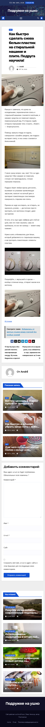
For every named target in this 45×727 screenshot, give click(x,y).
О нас (14, 722)
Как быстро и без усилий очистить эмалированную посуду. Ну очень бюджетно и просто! (12, 352)
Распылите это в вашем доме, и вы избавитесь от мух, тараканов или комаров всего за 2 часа (31, 351)
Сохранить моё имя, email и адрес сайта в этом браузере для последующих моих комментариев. (20, 566)
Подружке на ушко (22, 11)
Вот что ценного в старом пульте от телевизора (21, 402)
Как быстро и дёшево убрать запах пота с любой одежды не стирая (22, 427)
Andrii (21, 67)
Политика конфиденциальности (28, 722)
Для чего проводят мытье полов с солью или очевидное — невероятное (22, 450)
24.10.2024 (11, 688)
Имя (6, 523)
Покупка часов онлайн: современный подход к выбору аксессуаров (20, 613)
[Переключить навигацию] (21, 18)
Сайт (6, 548)
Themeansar (22, 717)
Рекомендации (10, 607)
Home (9, 722)
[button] (38, 18)
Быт (11, 29)
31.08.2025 (11, 616)
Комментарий (10, 480)
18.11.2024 (11, 664)
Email (7, 535)
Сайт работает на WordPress (15, 714)
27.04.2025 (11, 640)
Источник (8, 321)
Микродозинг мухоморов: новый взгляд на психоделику (22, 661)
